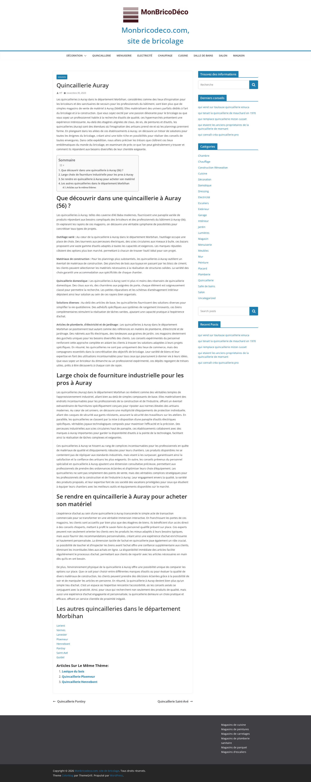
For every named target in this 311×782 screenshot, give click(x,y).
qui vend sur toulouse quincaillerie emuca (223, 107)
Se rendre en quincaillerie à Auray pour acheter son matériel (98, 179)
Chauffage (165, 55)
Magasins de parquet (234, 747)
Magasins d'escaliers (233, 752)
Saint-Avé (62, 652)
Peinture (203, 262)
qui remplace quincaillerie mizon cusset (222, 119)
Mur (200, 256)
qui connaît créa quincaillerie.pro (218, 134)
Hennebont (63, 643)
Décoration (74, 55)
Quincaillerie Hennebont (79, 682)
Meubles (203, 250)
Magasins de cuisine (233, 724)
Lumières (203, 233)
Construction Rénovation (213, 167)
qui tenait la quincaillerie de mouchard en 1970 (227, 113)
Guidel (60, 657)
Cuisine (183, 55)
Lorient (61, 625)
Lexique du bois (73, 671)
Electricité (144, 55)
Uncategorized (207, 298)
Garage (202, 215)
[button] (85, 55)
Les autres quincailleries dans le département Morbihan (95, 183)
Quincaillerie (101, 55)
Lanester (62, 634)
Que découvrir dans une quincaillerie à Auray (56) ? (92, 170)
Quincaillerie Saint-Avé (173, 701)
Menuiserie (124, 55)
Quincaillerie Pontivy (71, 701)
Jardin (201, 227)
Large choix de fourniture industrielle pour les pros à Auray (97, 174)
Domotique (204, 185)
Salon (223, 55)
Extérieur (203, 209)
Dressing (203, 191)
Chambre (203, 155)
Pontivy (61, 648)
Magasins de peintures (235, 729)
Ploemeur (62, 639)
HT (60, 92)
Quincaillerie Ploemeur (78, 677)
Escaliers (203, 203)
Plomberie (204, 274)
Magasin (239, 55)
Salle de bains (203, 55)
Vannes (61, 630)
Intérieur (203, 221)
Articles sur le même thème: (81, 187)
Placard (202, 268)
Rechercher (253, 311)
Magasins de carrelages (235, 733)
